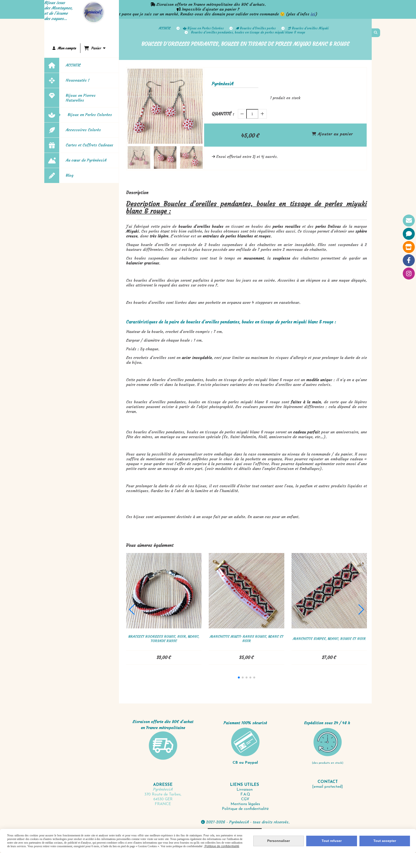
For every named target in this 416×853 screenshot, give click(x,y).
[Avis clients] (409, 234)
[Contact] (409, 221)
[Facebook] (409, 260)
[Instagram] (409, 273)
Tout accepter (384, 841)
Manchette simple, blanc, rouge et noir (329, 639)
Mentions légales (245, 804)
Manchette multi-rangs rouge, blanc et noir (246, 638)
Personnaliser (278, 841)
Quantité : (223, 114)
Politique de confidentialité (245, 809)
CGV (245, 799)
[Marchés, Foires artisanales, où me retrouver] (409, 247)
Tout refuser (332, 841)
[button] (196, 157)
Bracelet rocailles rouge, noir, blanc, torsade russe (163, 638)
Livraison (245, 790)
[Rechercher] (376, 32)
